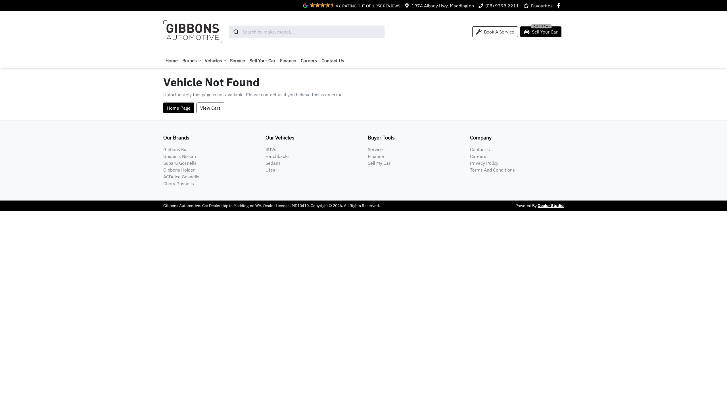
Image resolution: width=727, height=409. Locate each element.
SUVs (271, 149)
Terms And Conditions (492, 170)
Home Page (179, 108)
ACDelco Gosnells (181, 177)
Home (172, 60)
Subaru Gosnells (180, 163)
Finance (288, 60)
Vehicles (213, 60)
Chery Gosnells (178, 183)
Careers (309, 60)
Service (237, 60)
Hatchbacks (278, 156)
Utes (270, 170)
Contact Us (332, 60)
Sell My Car (379, 163)
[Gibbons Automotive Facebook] (560, 5)
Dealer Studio (551, 206)
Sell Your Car (262, 60)
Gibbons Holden (179, 170)
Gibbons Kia (175, 149)
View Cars (210, 108)
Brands (189, 60)
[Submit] (235, 32)
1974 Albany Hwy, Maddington (442, 6)
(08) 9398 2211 (502, 6)
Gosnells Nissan (179, 156)
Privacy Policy (484, 163)
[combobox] (307, 32)
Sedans (273, 163)
